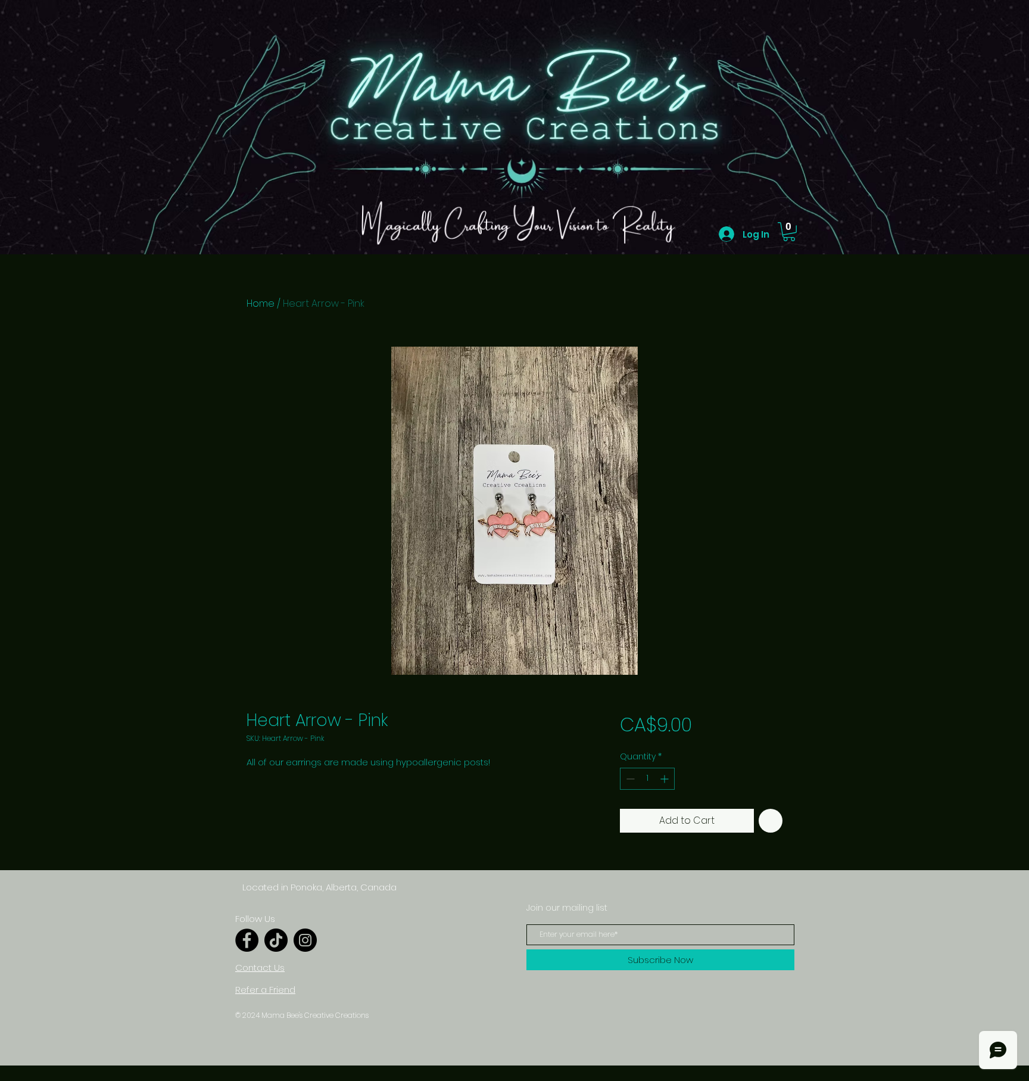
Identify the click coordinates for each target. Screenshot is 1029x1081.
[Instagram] (305, 940)
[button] (789, 231)
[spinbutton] (647, 778)
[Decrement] (629, 778)
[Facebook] (246, 940)
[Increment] (665, 778)
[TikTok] (276, 940)
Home (261, 303)
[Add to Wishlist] (770, 821)
